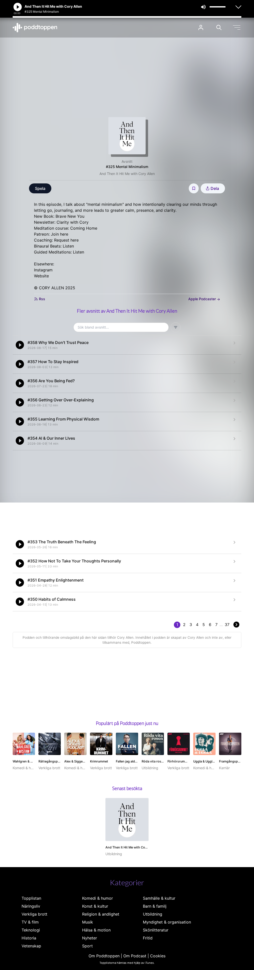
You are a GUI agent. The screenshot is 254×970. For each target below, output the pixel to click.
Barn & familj (154, 906)
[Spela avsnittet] (20, 345)
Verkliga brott (34, 914)
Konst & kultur (95, 906)
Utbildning (152, 914)
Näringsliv (31, 906)
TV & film (30, 922)
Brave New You (70, 216)
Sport (87, 945)
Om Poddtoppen (104, 955)
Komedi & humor (97, 898)
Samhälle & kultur (159, 898)
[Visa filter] (176, 327)
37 (227, 624)
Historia (29, 937)
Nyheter (89, 937)
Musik (87, 922)
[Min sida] (201, 27)
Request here (66, 240)
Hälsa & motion (96, 930)
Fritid (148, 937)
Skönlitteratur (155, 930)
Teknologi (31, 930)
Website (41, 275)
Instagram (43, 269)
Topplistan (31, 898)
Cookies (157, 955)
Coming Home (83, 228)
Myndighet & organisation (167, 922)
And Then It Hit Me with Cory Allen (127, 173)
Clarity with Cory (73, 222)
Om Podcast (134, 955)
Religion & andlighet (100, 914)
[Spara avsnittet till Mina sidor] (194, 188)
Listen (68, 246)
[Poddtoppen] (35, 28)
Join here (59, 234)
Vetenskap (31, 945)
